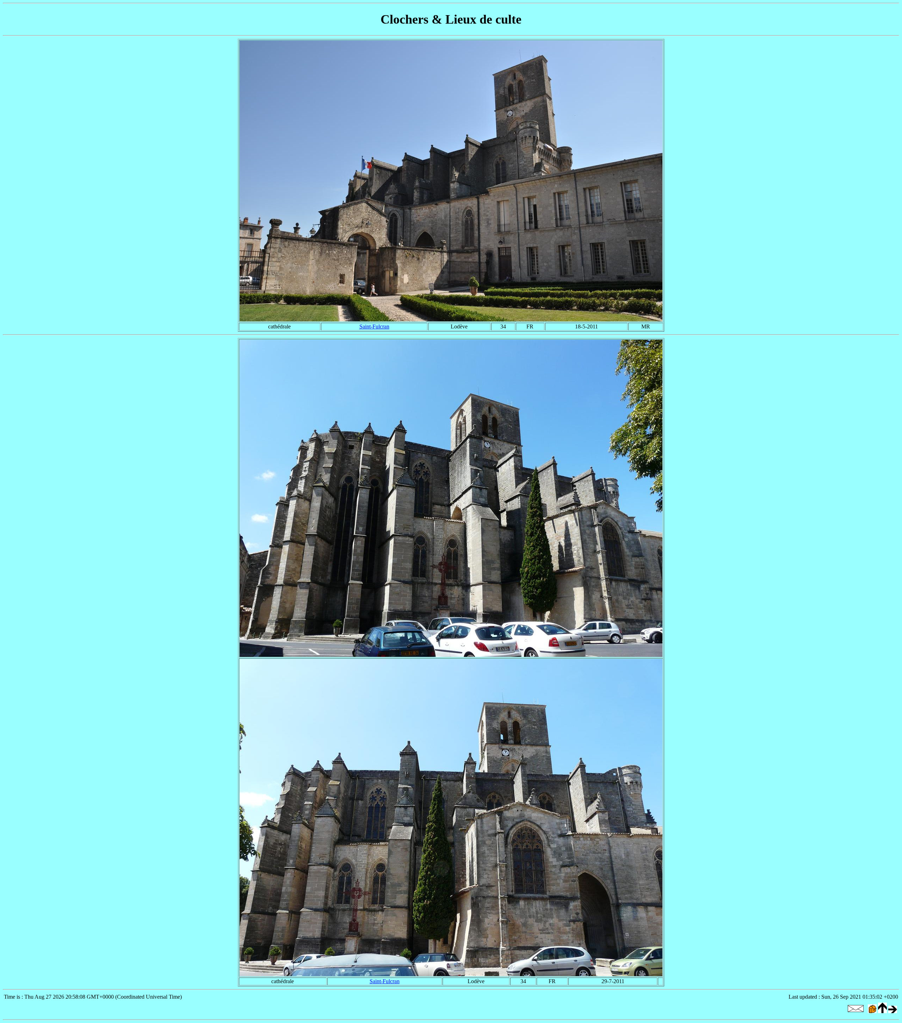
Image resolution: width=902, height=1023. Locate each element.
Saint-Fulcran (374, 326)
